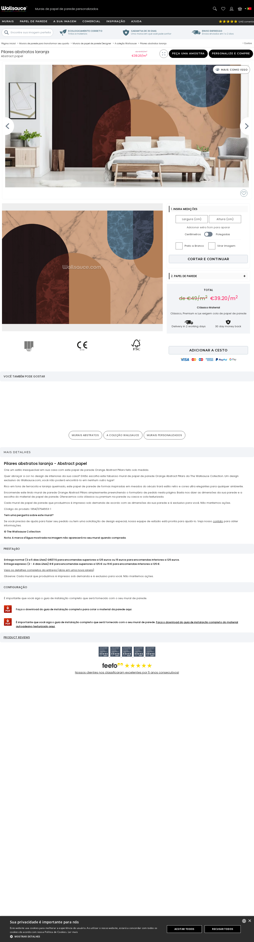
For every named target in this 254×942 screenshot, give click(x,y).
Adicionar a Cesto (208, 350)
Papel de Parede (33, 21)
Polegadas (223, 234)
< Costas (247, 43)
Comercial (91, 21)
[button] (85, 936)
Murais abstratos (85, 435)
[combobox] (244, 921)
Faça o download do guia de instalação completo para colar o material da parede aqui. (74, 609)
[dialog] (127, 929)
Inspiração (115, 21)
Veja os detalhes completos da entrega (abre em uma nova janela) (49, 570)
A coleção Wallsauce (123, 435)
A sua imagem (64, 21)
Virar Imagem (226, 246)
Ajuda (136, 21)
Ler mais (73, 932)
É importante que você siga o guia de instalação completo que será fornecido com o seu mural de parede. (127, 624)
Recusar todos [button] (222, 929)
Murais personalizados (164, 435)
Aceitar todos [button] (184, 929)
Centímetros (193, 234)
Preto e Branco (194, 246)
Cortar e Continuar (208, 259)
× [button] (249, 920)
